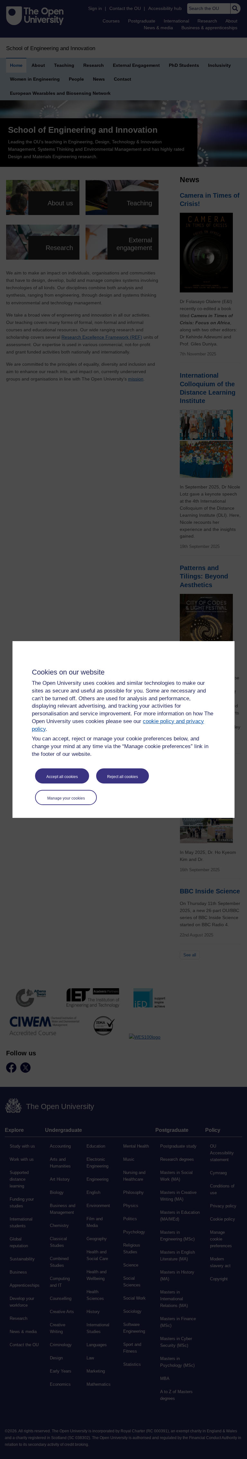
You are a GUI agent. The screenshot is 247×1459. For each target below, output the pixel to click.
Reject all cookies (122, 776)
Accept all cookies (62, 776)
